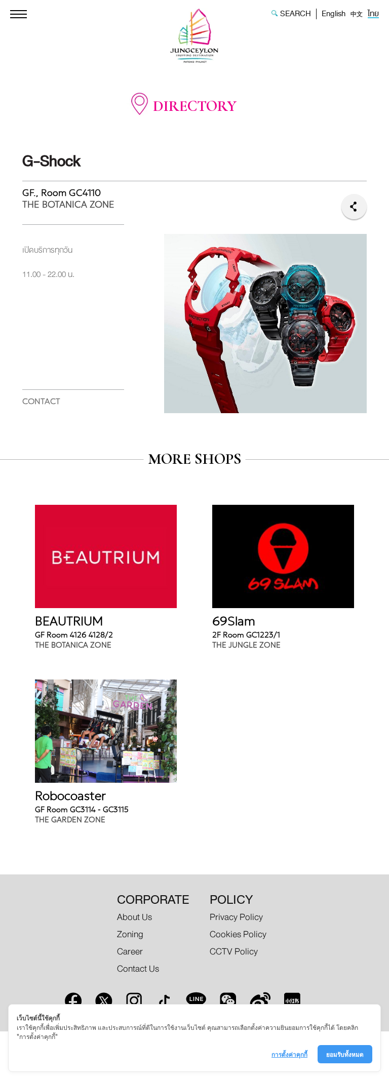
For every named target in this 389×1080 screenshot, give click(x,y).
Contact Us (138, 969)
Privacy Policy (236, 917)
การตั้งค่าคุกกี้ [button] (289, 1054)
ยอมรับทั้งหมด (345, 1054)
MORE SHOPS (195, 459)
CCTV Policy (234, 951)
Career (130, 951)
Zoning (130, 934)
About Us (134, 917)
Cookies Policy (238, 934)
